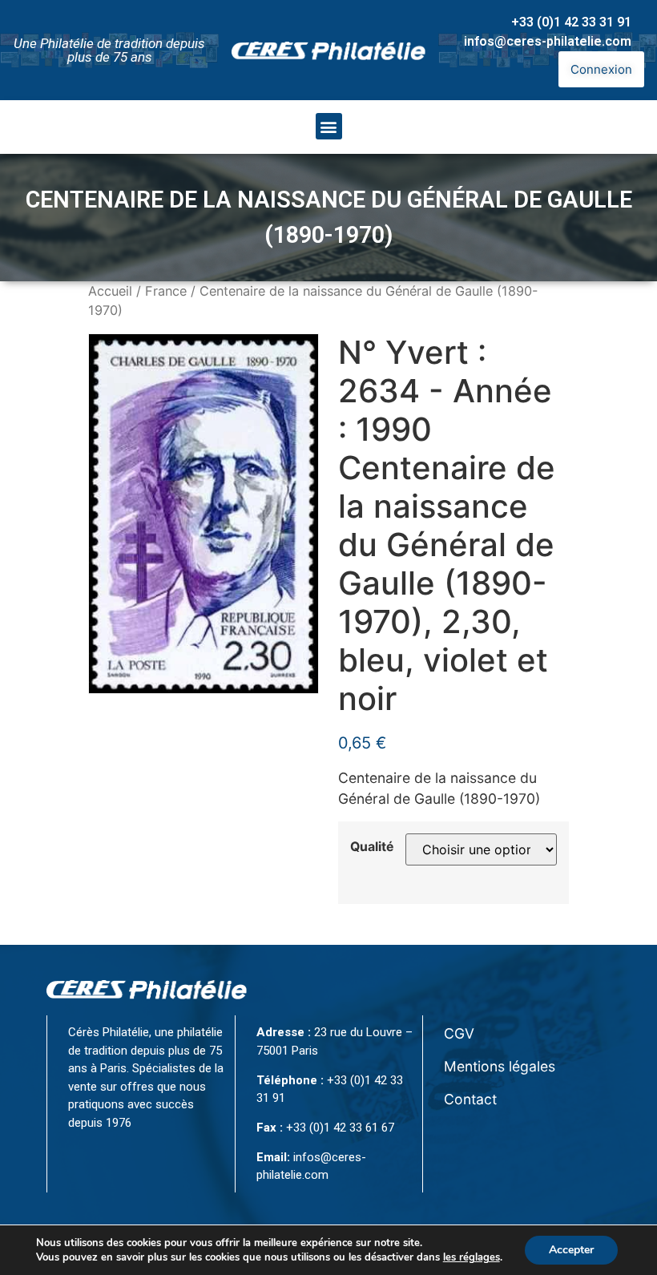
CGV (459, 1033)
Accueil (110, 291)
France (166, 291)
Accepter (571, 1249)
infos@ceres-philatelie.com (547, 41)
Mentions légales (499, 1066)
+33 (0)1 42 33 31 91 (571, 22)
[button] (329, 126)
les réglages (471, 1257)
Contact (470, 1099)
